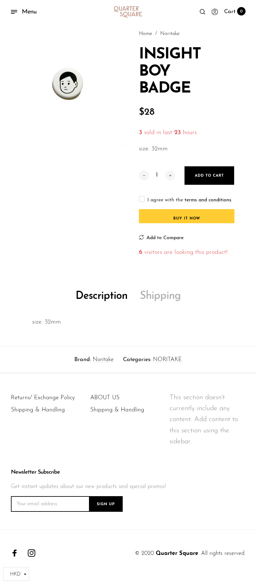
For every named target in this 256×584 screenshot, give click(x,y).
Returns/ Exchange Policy (43, 398)
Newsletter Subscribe (35, 472)
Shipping (160, 296)
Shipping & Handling (38, 410)
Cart (233, 12)
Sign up (106, 504)
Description (101, 296)
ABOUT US (105, 398)
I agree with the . (189, 200)
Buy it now (186, 218)
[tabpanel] (69, 87)
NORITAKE (167, 360)
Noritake (103, 360)
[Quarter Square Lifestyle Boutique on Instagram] (31, 553)
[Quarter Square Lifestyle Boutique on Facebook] (14, 553)
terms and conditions (208, 200)
